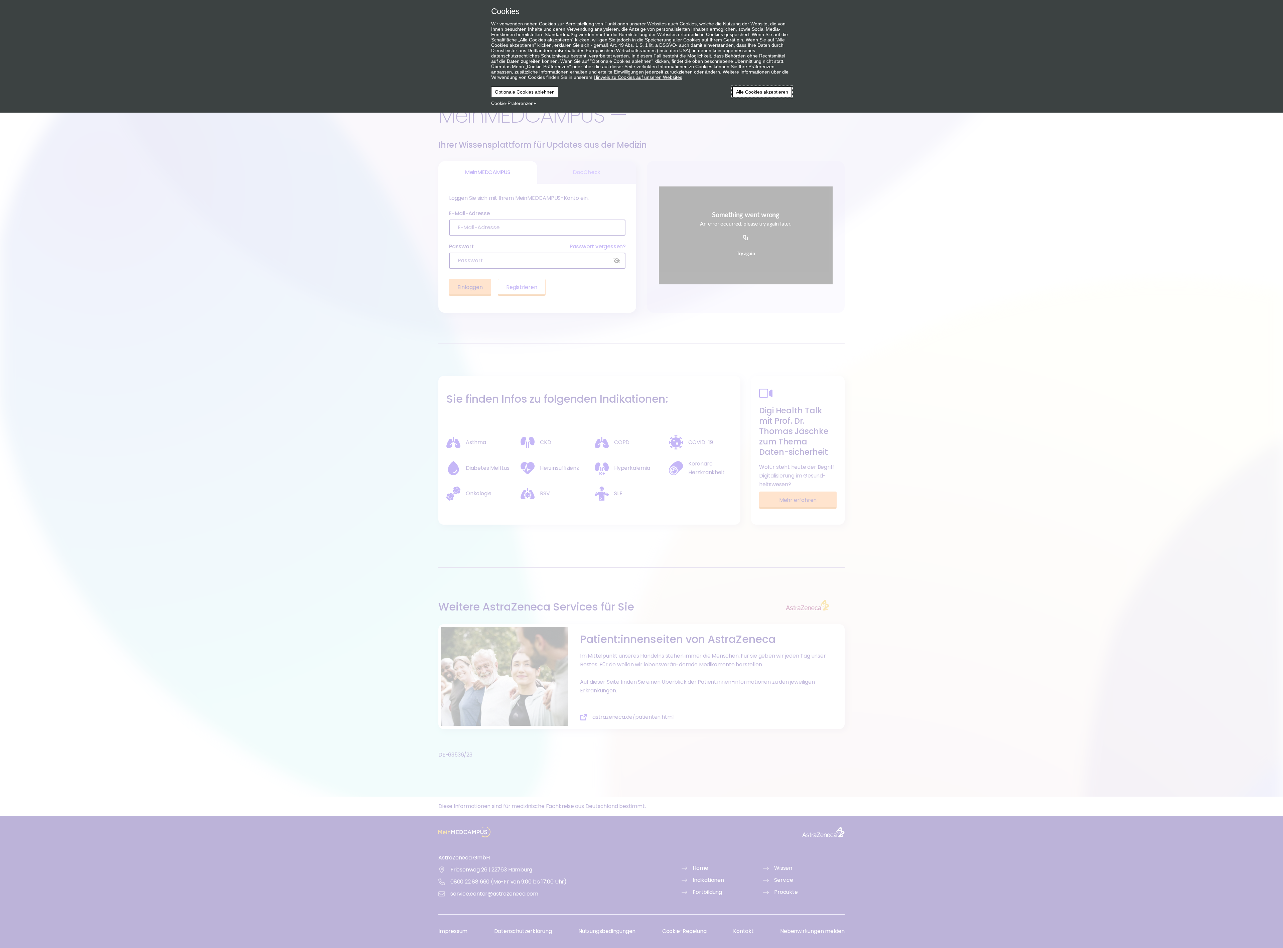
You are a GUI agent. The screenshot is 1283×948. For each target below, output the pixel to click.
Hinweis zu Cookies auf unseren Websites (638, 77)
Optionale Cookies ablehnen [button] (525, 92)
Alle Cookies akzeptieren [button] (762, 92)
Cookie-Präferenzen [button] (512, 103)
